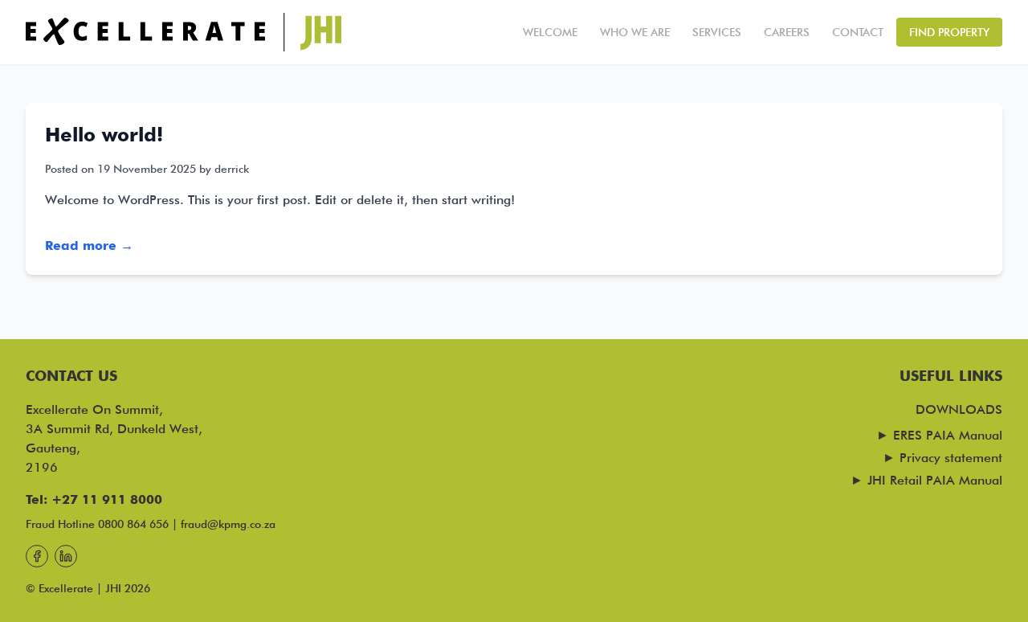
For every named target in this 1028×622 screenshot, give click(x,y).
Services (716, 32)
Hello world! (104, 134)
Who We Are (635, 32)
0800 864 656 (133, 524)
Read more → (89, 245)
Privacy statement (951, 457)
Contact (857, 32)
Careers (787, 32)
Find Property (949, 32)
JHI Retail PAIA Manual (934, 480)
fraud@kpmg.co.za (228, 524)
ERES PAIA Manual (947, 435)
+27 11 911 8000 (106, 499)
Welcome (550, 32)
